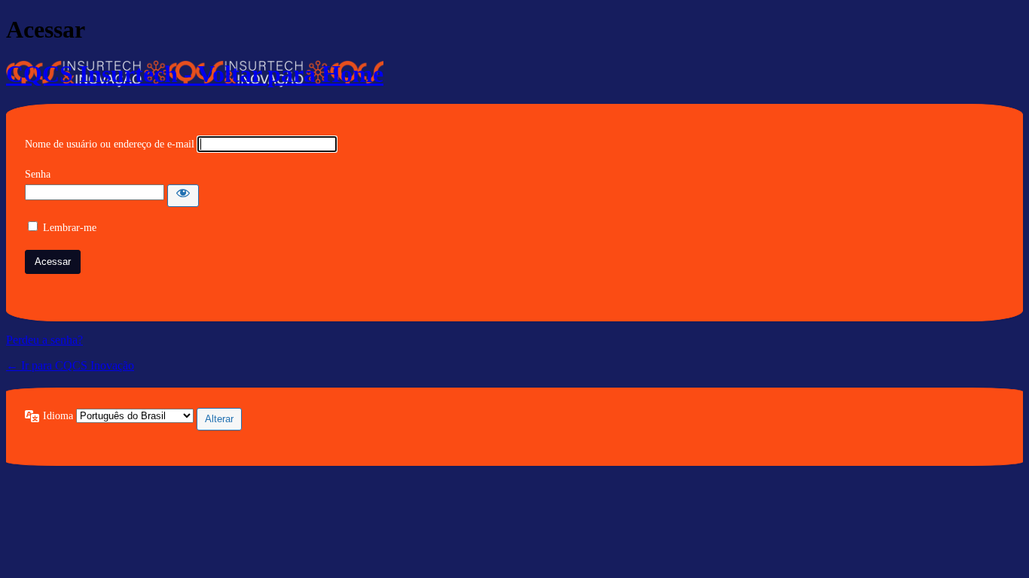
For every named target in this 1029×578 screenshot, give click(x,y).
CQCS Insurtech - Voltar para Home (194, 73)
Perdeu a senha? (44, 339)
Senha (37, 174)
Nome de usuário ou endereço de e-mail (109, 144)
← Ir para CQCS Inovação (70, 365)
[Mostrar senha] (183, 195)
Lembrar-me (69, 227)
